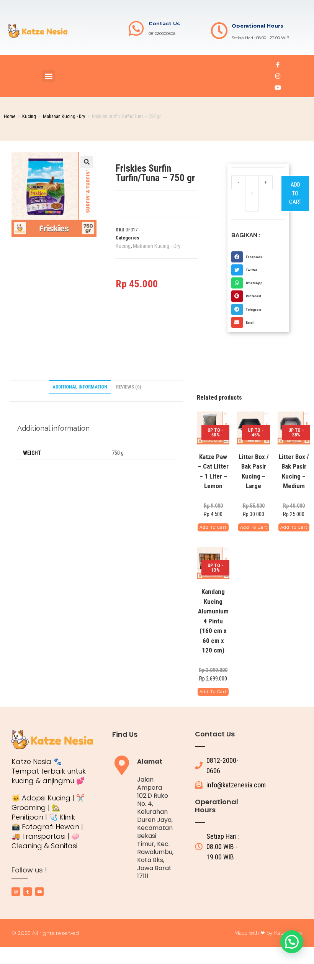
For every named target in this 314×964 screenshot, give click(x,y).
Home (9, 116)
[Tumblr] (27, 891)
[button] (48, 76)
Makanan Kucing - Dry (64, 116)
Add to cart (295, 193)
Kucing (29, 116)
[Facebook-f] (277, 64)
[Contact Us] (136, 28)
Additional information (79, 387)
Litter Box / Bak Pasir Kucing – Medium (294, 471)
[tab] (80, 387)
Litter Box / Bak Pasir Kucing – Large (254, 471)
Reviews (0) (128, 387)
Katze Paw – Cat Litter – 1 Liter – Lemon (213, 471)
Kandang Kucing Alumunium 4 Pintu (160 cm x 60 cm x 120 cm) (213, 621)
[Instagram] (277, 76)
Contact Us (164, 23)
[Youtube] (277, 87)
